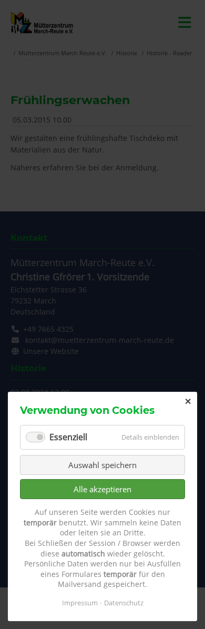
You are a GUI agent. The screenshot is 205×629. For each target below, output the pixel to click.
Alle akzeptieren (102, 489)
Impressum (80, 602)
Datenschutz (124, 602)
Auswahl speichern (102, 465)
